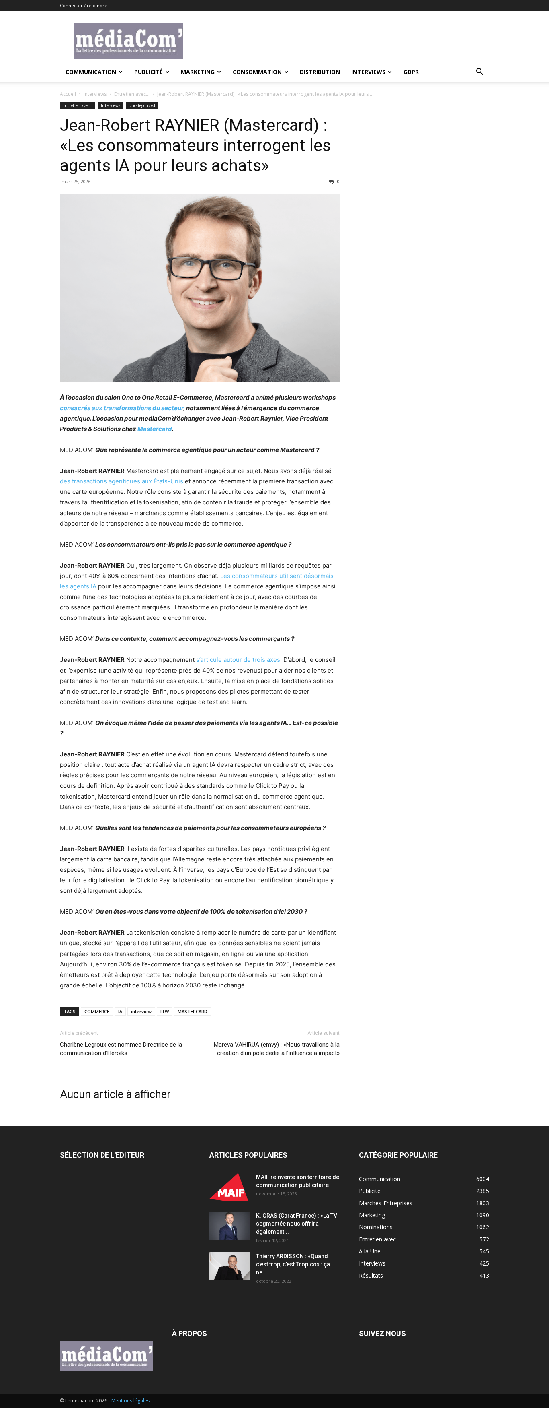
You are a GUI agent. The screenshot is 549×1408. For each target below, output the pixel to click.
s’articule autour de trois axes (238, 659)
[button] (479, 72)
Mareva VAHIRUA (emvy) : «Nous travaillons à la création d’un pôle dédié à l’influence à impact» (277, 1049)
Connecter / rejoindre (83, 5)
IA (120, 1011)
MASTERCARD (192, 1011)
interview (141, 1011)
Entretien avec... (132, 94)
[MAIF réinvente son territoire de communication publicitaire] (229, 1187)
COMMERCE (96, 1011)
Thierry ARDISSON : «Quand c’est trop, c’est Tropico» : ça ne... (293, 1264)
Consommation (257, 72)
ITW (164, 1011)
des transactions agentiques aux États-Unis (121, 481)
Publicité (148, 72)
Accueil (68, 94)
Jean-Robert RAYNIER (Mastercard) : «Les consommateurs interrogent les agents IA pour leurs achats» (195, 145)
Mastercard (154, 429)
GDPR (411, 72)
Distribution (320, 72)
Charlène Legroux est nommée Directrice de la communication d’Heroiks (121, 1049)
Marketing (198, 72)
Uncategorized (141, 105)
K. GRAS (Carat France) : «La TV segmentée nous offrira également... (296, 1223)
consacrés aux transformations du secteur (121, 408)
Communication (91, 72)
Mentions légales (130, 1400)
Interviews (368, 72)
